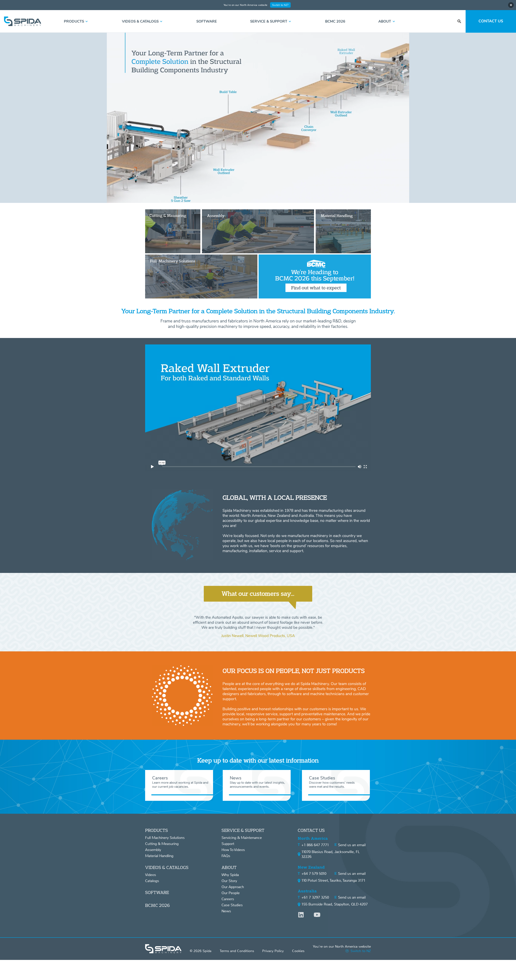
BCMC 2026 (157, 905)
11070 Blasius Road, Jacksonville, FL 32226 (330, 854)
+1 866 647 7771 (315, 845)
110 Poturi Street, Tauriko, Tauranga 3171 (333, 880)
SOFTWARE (157, 892)
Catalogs (152, 881)
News (226, 911)
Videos (150, 875)
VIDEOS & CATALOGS (166, 867)
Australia (307, 891)
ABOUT (229, 867)
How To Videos (233, 850)
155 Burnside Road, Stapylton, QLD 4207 (334, 904)
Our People (231, 893)
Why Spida (230, 875)
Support (228, 844)
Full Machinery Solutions (165, 837)
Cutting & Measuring (162, 844)
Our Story (229, 881)
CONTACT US (311, 830)
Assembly (153, 850)
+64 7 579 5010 (313, 873)
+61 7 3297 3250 (315, 897)
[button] (76, 21)
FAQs (226, 856)
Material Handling (159, 856)
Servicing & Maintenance (242, 837)
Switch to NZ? (280, 5)
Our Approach (233, 887)
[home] (22, 21)
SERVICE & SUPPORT (243, 830)
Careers (228, 899)
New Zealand (311, 867)
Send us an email (352, 845)
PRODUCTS (156, 830)
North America (313, 838)
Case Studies (232, 905)
